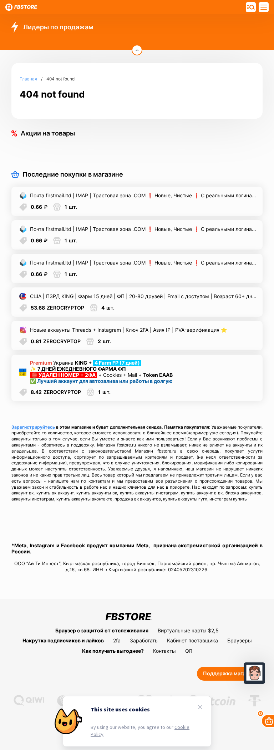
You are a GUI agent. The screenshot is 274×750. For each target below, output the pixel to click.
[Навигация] (251, 7)
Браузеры (239, 640)
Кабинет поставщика (192, 640)
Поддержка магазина (230, 673)
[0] (268, 721)
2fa (117, 640)
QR (188, 651)
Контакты (164, 651)
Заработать (144, 640)
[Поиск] (264, 7)
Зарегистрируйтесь (33, 427)
